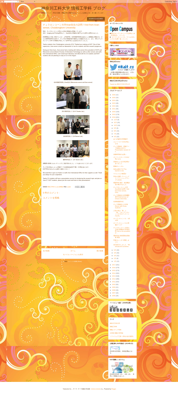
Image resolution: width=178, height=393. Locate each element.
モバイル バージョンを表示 (73, 254)
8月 (115, 131)
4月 (115, 253)
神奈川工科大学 (115, 323)
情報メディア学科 (115, 330)
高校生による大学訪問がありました (121, 162)
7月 (115, 134)
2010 (114, 284)
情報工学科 (113, 326)
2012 (114, 279)
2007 (114, 293)
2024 (114, 100)
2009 (114, 287)
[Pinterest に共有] (84, 187)
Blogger (113, 389)
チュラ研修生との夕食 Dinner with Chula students (120, 206)
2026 (114, 95)
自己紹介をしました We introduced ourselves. (121, 245)
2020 (114, 111)
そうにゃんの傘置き (119, 173)
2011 (114, 281)
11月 (115, 122)
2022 (114, 106)
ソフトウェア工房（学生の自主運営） (122, 336)
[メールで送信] (76, 187)
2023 (114, 103)
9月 (115, 128)
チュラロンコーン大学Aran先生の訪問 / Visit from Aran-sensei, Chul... (121, 189)
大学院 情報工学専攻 (116, 333)
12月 (115, 119)
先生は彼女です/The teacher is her (119, 170)
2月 (115, 258)
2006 (114, 296)
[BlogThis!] (78, 187)
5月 (115, 250)
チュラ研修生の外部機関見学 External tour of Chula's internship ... (121, 197)
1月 (115, 261)
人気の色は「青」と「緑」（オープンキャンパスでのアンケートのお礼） (121, 213)
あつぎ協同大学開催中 (120, 139)
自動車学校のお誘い (119, 154)
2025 (114, 97)
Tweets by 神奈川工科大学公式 (120, 84)
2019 (114, 114)
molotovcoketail (95, 389)
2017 (114, 265)
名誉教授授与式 (118, 201)
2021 (114, 109)
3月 (115, 255)
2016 (114, 267)
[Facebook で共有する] (82, 187)
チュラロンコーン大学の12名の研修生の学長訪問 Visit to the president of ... (121, 230)
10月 (115, 125)
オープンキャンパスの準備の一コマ (121, 224)
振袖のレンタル (118, 166)
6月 (115, 136)
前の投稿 (100, 251)
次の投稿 (46, 251)
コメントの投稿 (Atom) (75, 261)
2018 (114, 117)
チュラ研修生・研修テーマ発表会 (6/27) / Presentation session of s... (121, 149)
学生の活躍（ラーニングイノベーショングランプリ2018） (121, 178)
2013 (114, 276)
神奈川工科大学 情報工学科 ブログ (73, 8)
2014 (114, 273)
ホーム (73, 251)
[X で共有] (80, 187)
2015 (114, 270)
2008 (114, 290)
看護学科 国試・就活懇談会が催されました (121, 183)
